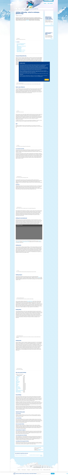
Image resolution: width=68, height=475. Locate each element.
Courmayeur (17, 379)
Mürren (17, 383)
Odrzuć (37, 71)
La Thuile (17, 380)
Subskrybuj (52, 473)
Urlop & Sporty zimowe (22, 8)
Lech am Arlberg (18, 376)
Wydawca (39, 75)
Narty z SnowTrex (50, 3)
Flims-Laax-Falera (18, 387)
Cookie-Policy (21, 74)
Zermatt (39, 277)
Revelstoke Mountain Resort (19, 390)
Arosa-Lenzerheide (18, 388)
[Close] (67, 473)
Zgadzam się (25, 70)
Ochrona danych (40, 76)
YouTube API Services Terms (25, 241)
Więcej (51, 38)
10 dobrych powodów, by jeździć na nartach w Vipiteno (48, 33)
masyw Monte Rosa (29, 301)
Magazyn (18, 8)
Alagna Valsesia (18, 381)
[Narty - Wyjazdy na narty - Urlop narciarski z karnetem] (15, 9)
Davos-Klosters (18, 386)
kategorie (45, 3)
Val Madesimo (17, 382)
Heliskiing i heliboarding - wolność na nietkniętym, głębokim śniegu (31, 8)
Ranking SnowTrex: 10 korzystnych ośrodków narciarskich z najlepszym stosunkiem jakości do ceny (49, 18)
